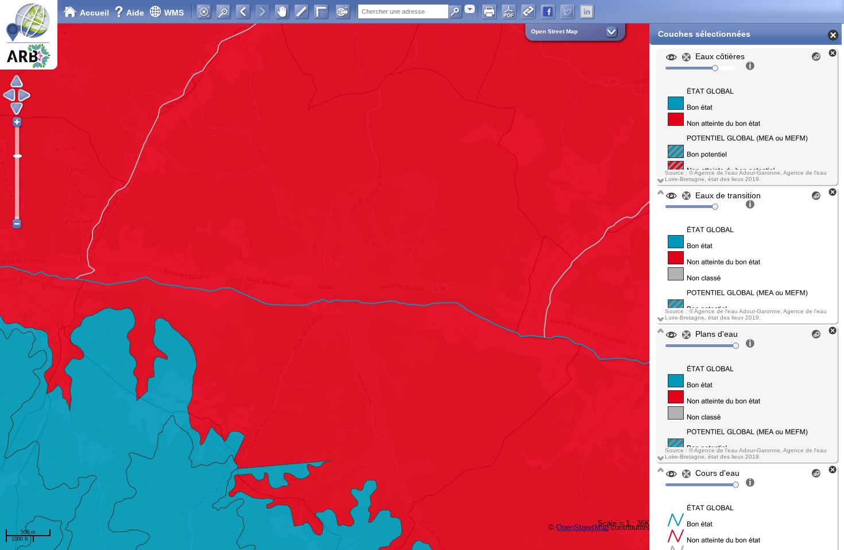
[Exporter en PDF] (509, 11)
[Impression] (489, 11)
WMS (174, 12)
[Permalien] (528, 11)
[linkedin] (587, 11)
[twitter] (567, 11)
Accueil (94, 12)
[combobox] (469, 9)
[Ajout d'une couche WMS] (343, 11)
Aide (130, 12)
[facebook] (548, 11)
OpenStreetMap (582, 527)
